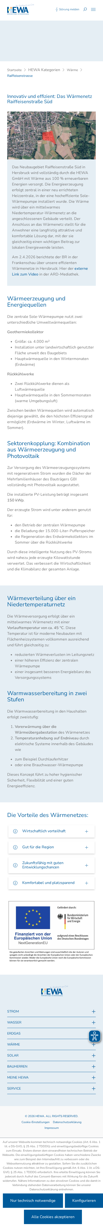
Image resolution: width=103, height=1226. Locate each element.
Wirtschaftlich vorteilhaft (44, 831)
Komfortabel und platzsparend (48, 882)
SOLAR (12, 1055)
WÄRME (13, 1044)
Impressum (52, 1128)
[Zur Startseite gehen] (20, 9)
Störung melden (69, 9)
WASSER (14, 1022)
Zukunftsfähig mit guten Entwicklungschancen (42, 865)
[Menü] (93, 9)
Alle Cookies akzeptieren (52, 1217)
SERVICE (14, 1088)
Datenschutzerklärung (67, 1122)
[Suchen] (85, 9)
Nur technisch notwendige (33, 1200)
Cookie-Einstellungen (36, 1122)
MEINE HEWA (18, 1077)
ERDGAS (14, 1033)
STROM (13, 1011)
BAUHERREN (17, 1066)
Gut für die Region (38, 847)
